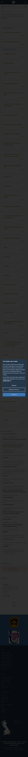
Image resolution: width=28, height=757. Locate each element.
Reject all (14, 385)
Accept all (14, 394)
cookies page (6, 380)
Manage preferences (14, 389)
